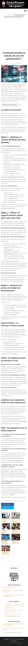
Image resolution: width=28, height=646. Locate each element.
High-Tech (9, 15)
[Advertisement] (14, 35)
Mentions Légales (16, 643)
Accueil (4, 15)
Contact (9, 643)
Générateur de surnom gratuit (9, 587)
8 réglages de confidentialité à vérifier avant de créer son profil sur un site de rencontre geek (14, 605)
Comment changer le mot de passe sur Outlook (12, 632)
